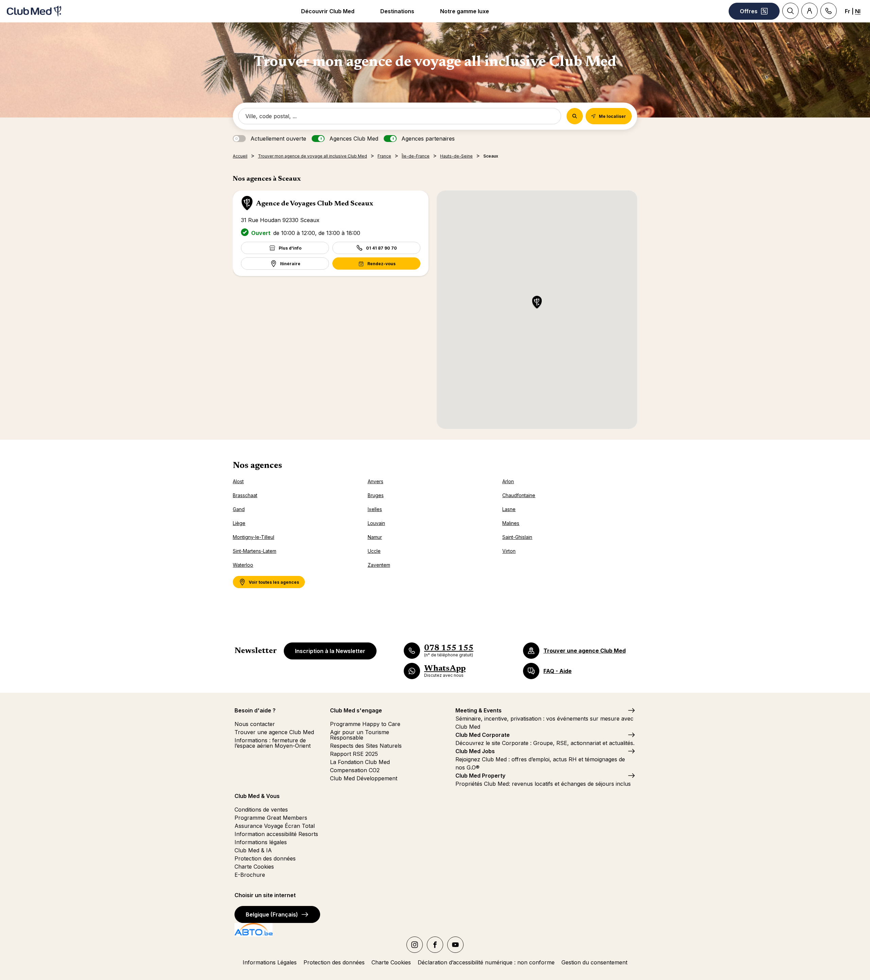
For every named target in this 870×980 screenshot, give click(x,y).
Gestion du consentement (594, 962)
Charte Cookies (254, 866)
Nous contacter (254, 724)
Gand (239, 509)
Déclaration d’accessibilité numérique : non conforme (486, 962)
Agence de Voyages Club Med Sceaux (314, 203)
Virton (509, 551)
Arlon (508, 481)
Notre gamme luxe (464, 11)
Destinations (397, 11)
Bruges (376, 495)
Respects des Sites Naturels (366, 745)
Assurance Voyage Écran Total (274, 825)
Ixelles (375, 509)
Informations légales (260, 842)
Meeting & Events (478, 710)
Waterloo (243, 565)
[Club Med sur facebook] (435, 945)
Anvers (375, 481)
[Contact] (828, 11)
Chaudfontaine (518, 495)
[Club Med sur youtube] (455, 945)
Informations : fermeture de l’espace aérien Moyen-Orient (272, 743)
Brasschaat (245, 495)
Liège (239, 523)
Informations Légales (270, 962)
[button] (537, 303)
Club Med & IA (253, 850)
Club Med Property (480, 775)
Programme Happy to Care (365, 724)
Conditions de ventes (261, 809)
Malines (510, 523)
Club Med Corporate (482, 735)
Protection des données (265, 858)
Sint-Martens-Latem (254, 551)
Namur (375, 537)
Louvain (376, 523)
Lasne (509, 509)
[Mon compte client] (809, 11)
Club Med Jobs (475, 751)
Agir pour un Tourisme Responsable (359, 735)
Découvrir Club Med (327, 11)
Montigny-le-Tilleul (253, 537)
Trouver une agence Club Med (274, 732)
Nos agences (257, 465)
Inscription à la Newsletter (330, 651)
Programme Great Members (270, 817)
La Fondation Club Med (360, 762)
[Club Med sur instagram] (414, 945)
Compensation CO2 (355, 770)
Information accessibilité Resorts (276, 834)
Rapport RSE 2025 (354, 753)
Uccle (374, 551)
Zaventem (379, 565)
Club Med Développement (363, 778)
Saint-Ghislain (517, 537)
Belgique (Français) (272, 914)
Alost (238, 481)
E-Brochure (249, 874)
